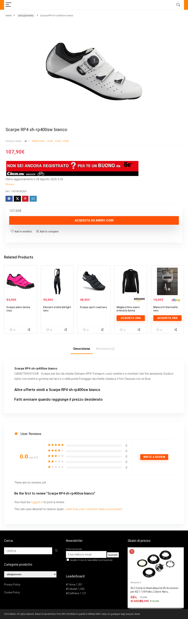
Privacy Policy (12, 584)
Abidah (73, 588)
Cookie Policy (12, 592)
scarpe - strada (62, 141)
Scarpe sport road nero (93, 307)
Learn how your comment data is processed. (93, 509)
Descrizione (81, 348)
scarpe (50, 141)
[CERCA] (56, 550)
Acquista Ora (131, 318)
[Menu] (8, 5)
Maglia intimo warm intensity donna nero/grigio (128, 310)
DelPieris (74, 593)
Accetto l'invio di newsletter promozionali (91, 560)
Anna (72, 584)
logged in (37, 502)
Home (8, 15)
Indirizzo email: (74, 549)
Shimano (10, 184)
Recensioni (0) (105, 348)
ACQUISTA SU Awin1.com (94, 220)
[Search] (178, 5)
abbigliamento (25, 15)
